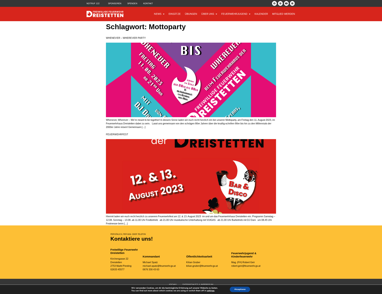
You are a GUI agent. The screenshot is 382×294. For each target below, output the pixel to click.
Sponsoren (114, 3)
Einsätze (175, 14)
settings (210, 290)
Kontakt (148, 3)
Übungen (191, 14)
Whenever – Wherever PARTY (126, 38)
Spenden (132, 3)
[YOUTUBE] (286, 3)
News (157, 14)
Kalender (261, 14)
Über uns (207, 14)
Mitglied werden (283, 14)
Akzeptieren (240, 289)
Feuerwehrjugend (234, 14)
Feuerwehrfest (117, 134)
